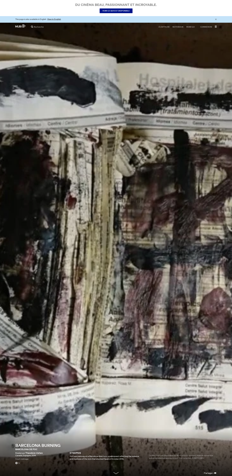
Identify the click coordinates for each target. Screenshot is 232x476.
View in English (54, 19)
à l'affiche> (198, 458)
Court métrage (21, 459)
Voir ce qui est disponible (116, 11)
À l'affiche (164, 27)
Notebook (178, 27)
